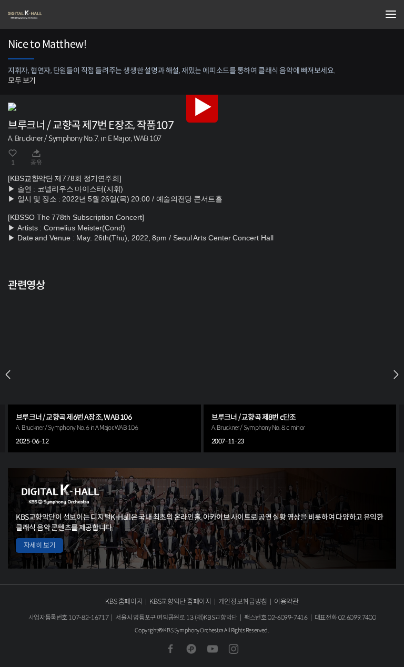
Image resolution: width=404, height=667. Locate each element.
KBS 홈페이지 (124, 601)
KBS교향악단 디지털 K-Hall (60, 15)
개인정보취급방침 (242, 601)
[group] (104, 374)
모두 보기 (22, 80)
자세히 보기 (39, 545)
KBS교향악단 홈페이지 (180, 601)
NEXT (396, 374)
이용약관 (286, 601)
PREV (8, 374)
